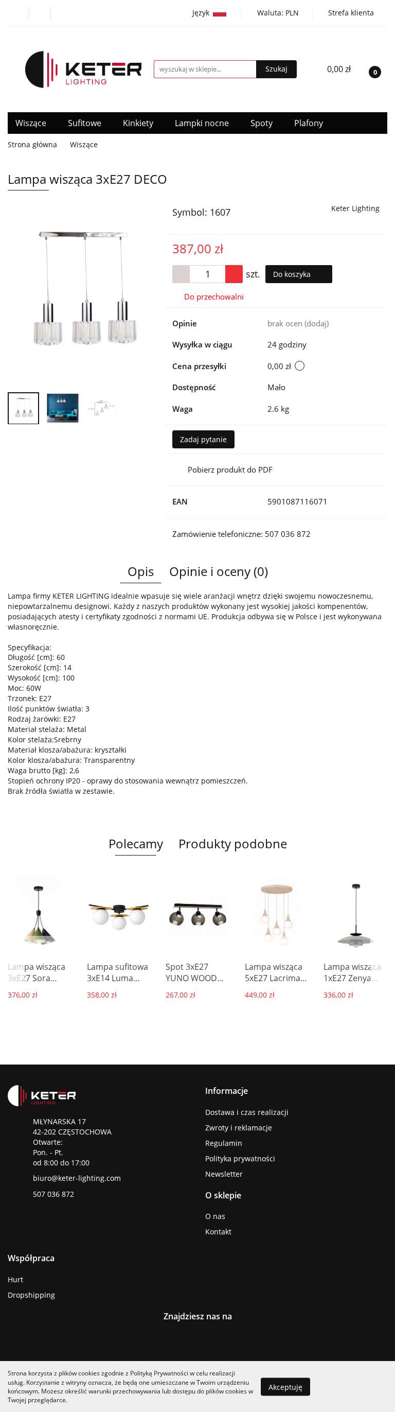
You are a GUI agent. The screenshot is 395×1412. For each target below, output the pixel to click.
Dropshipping (31, 1295)
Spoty (262, 123)
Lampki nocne (203, 123)
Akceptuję (285, 1386)
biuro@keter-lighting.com (77, 1178)
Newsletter (224, 1174)
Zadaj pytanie (203, 439)
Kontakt (218, 1231)
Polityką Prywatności (159, 1373)
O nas (215, 1216)
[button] (226, 1091)
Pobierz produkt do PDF (230, 469)
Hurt (15, 1279)
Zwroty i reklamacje (238, 1127)
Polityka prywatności (240, 1158)
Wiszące (31, 123)
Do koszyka (293, 274)
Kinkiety (139, 123)
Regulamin (223, 1143)
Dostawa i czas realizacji (247, 1112)
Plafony (309, 123)
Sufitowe (85, 123)
